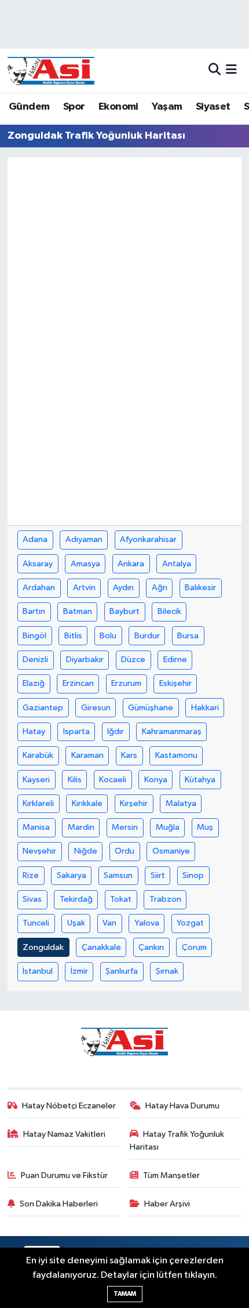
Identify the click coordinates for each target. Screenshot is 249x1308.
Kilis (75, 779)
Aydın (123, 587)
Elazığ (34, 683)
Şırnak (167, 971)
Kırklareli (38, 803)
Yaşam (167, 107)
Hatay (34, 731)
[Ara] (214, 70)
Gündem (29, 107)
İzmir (79, 971)
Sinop (193, 875)
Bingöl (34, 635)
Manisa (36, 827)
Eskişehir (175, 683)
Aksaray (38, 563)
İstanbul (38, 971)
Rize (31, 875)
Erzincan (78, 683)
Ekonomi (118, 107)
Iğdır (115, 731)
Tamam (124, 1294)
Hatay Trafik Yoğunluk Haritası (177, 1140)
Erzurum (126, 683)
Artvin (84, 587)
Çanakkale (101, 947)
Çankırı (151, 947)
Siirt (158, 875)
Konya (155, 779)
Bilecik (169, 611)
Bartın (34, 611)
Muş (205, 827)
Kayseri (36, 779)
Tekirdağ (76, 899)
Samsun (118, 875)
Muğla (168, 827)
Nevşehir (39, 851)
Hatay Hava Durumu (182, 1105)
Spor (74, 107)
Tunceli (36, 923)
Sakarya (71, 875)
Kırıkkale (87, 803)
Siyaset (213, 107)
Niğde (85, 851)
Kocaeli (112, 779)
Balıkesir (200, 587)
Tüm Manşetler (171, 1175)
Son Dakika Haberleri (59, 1203)
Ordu (124, 851)
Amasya (85, 563)
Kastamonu (176, 755)
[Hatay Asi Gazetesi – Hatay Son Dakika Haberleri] (51, 70)
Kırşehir (134, 803)
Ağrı (159, 587)
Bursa (188, 635)
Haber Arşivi (167, 1203)
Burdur (147, 635)
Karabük (38, 755)
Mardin (81, 827)
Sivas (32, 899)
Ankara (131, 563)
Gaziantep (43, 707)
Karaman (87, 755)
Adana (35, 539)
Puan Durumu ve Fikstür (64, 1175)
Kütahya (200, 779)
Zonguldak (43, 947)
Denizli (35, 659)
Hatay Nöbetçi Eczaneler (69, 1105)
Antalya (176, 563)
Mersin (125, 827)
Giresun (96, 707)
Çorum (194, 947)
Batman (77, 611)
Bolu (108, 635)
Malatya (181, 803)
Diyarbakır (85, 659)
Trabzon (165, 899)
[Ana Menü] (231, 70)
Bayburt (124, 611)
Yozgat (190, 923)
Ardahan (39, 587)
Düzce (133, 659)
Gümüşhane (150, 707)
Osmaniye (171, 851)
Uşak (76, 923)
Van (109, 923)
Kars (129, 755)
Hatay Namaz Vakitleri (64, 1134)
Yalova (146, 923)
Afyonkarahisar (148, 539)
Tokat (120, 899)
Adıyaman (83, 539)
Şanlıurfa (121, 971)
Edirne (175, 659)
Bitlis (73, 635)
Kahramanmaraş (172, 731)
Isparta (76, 731)
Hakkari (205, 707)
